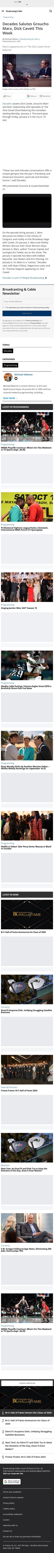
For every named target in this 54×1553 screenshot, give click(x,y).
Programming (8, 17)
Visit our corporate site (13, 1473)
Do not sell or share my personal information (22, 1536)
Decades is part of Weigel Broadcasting (23, 277)
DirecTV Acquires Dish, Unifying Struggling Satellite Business (28, 1433)
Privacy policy (8, 1503)
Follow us (33, 96)
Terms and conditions (12, 1492)
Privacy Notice (35, 323)
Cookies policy (9, 1508)
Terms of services (32, 320)
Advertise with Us (10, 1525)
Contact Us (7, 1531)
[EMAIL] (16, 378)
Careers (6, 1520)
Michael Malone (11, 39)
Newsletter (46, 96)
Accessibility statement (12, 1514)
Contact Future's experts (13, 1497)
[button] (3, 11)
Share (9, 96)
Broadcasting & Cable (29, 39)
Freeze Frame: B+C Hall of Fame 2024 (25, 1457)
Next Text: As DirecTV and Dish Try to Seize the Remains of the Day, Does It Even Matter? (28, 1445)
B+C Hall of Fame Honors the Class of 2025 (28, 1412)
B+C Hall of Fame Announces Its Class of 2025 (27, 1422)
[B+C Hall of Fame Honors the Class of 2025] (27, 1401)
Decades (7, 103)
